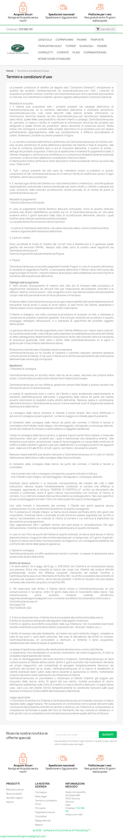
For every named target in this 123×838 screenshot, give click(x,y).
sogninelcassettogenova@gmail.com (23, 836)
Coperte (63, 52)
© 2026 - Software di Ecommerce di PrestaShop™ (61, 830)
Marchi (10, 801)
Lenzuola (45, 39)
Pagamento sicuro (45, 812)
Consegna (41, 792)
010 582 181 (26, 29)
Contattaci (41, 816)
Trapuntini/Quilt (50, 46)
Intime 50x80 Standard (54, 59)
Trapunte (97, 39)
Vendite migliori (14, 797)
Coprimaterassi (95, 52)
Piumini (81, 39)
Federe (102, 46)
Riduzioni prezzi (15, 789)
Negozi (39, 824)
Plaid (76, 52)
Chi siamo (40, 808)
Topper (71, 46)
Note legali (41, 796)
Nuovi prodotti (14, 793)
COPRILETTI (45, 52)
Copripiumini (64, 39)
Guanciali (86, 46)
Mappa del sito (43, 820)
